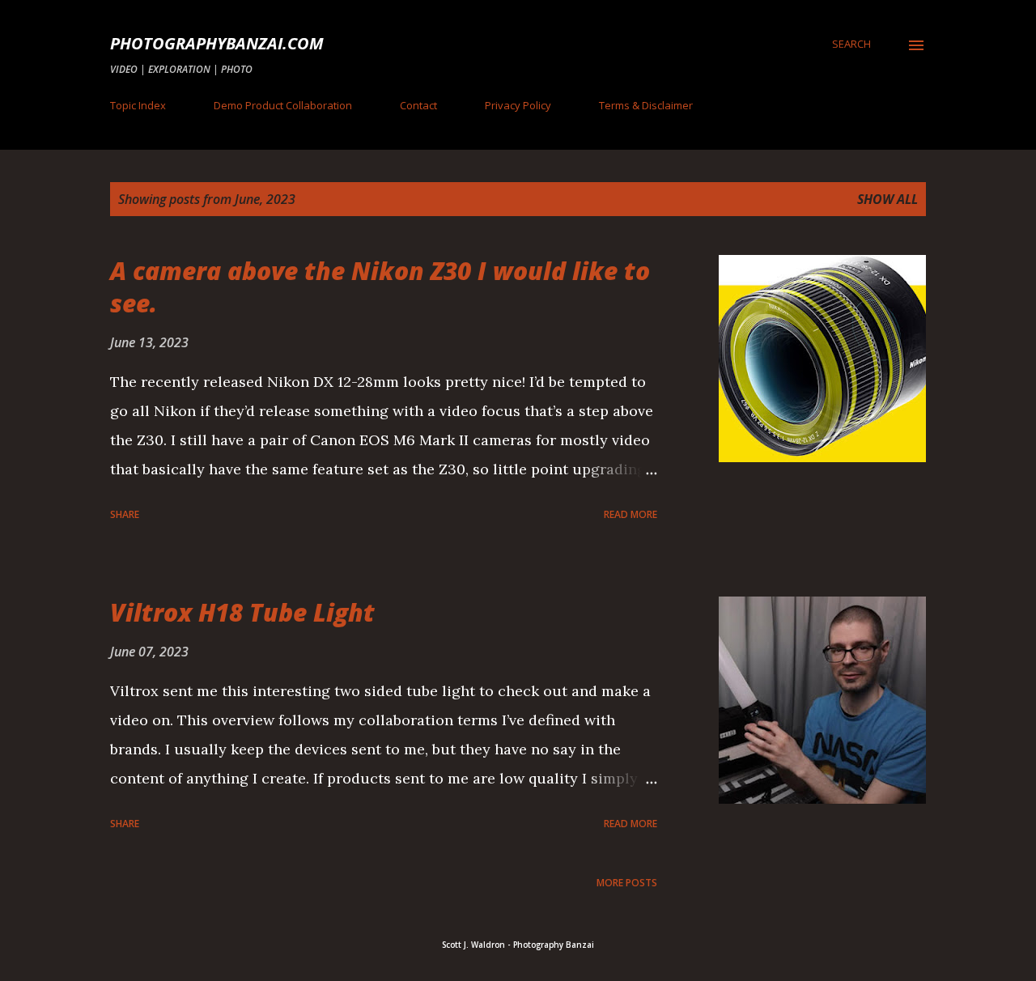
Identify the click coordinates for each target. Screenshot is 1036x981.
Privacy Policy (518, 105)
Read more (630, 514)
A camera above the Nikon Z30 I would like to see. (380, 287)
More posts (627, 883)
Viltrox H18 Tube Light (242, 612)
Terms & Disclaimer (646, 105)
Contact (418, 105)
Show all (887, 199)
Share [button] (124, 514)
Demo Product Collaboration (283, 105)
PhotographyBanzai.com (217, 43)
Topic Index (138, 105)
